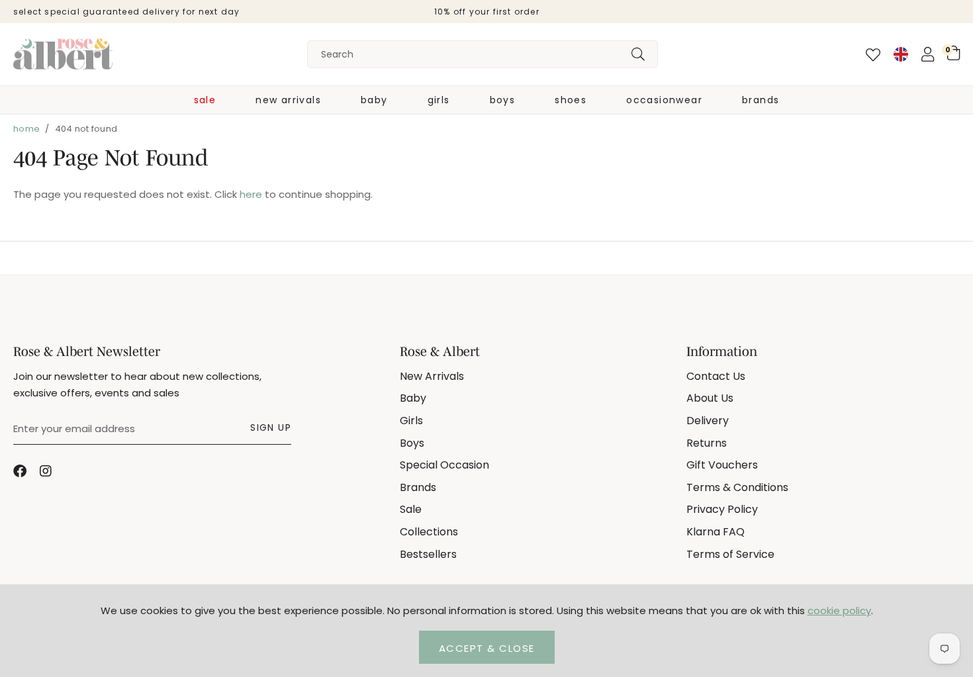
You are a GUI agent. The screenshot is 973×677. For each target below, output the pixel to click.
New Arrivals (288, 100)
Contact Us (715, 376)
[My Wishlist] (873, 55)
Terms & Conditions (737, 487)
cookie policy (839, 610)
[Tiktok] (72, 471)
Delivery (707, 420)
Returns (706, 443)
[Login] (927, 54)
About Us (709, 398)
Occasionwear (664, 100)
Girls (439, 100)
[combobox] (482, 54)
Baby (374, 100)
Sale (205, 100)
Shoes (570, 100)
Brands (760, 100)
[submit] (638, 54)
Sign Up (270, 427)
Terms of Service (730, 554)
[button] (953, 53)
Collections (429, 531)
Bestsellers (428, 554)
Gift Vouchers (722, 465)
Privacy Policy (722, 509)
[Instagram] (46, 471)
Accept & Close (487, 648)
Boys (503, 100)
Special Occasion (444, 465)
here (251, 194)
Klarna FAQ (715, 531)
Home (26, 128)
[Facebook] (19, 471)
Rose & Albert (63, 54)
